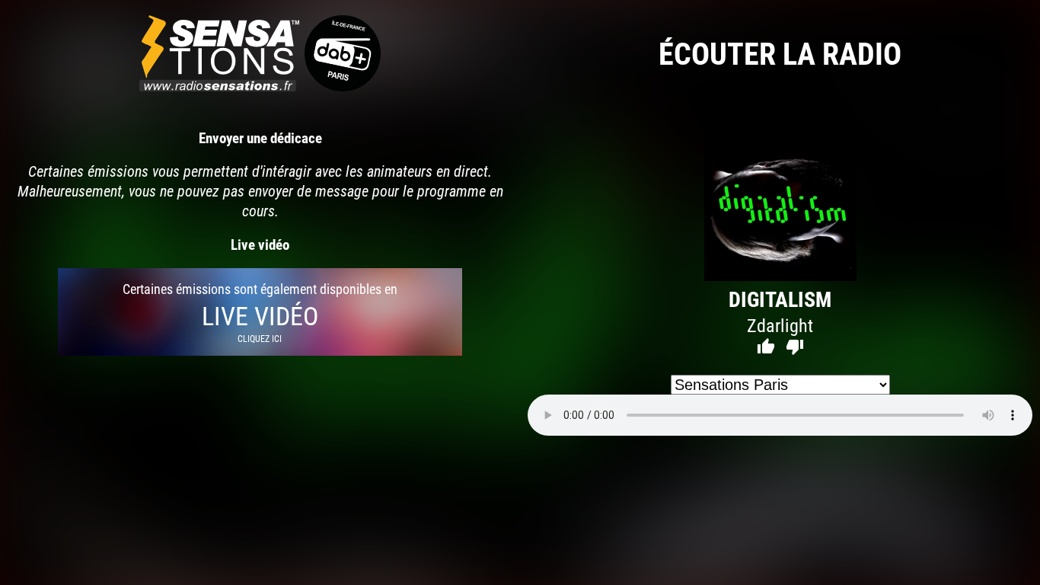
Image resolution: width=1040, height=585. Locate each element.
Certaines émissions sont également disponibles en (260, 312)
